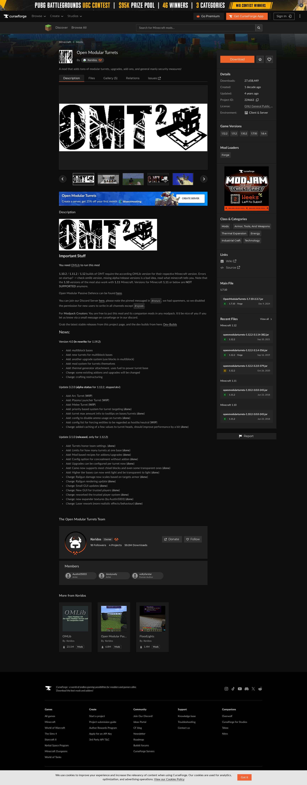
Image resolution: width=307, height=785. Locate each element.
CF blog (137, 728)
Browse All (79, 27)
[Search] (258, 27)
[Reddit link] (260, 689)
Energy (255, 233)
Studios (73, 16)
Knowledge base (187, 716)
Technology (252, 240)
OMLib (75, 265)
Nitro (225, 734)
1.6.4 (263, 133)
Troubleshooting (186, 722)
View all (264, 319)
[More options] (299, 16)
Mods (79, 42)
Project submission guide (102, 722)
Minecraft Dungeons (56, 751)
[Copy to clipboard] (257, 100)
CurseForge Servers (143, 751)
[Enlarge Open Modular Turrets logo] (65, 56)
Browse (37, 16)
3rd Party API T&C (99, 739)
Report (249, 436)
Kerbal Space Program (57, 745)
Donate (173, 539)
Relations (132, 78)
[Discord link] (246, 689)
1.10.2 (244, 133)
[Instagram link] (226, 689)
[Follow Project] (269, 59)
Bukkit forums (141, 745)
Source (231, 267)
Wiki (229, 261)
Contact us (184, 728)
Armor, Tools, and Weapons (252, 226)
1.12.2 (224, 133)
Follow (195, 539)
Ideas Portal (139, 722)
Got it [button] (244, 777)
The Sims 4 (51, 734)
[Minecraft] (48, 27)
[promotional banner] (153, 5)
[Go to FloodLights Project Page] (152, 627)
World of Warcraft (55, 728)
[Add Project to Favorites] (260, 59)
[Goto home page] (15, 16)
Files (91, 78)
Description (71, 78)
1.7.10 (254, 133)
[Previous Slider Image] (62, 178)
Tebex (225, 728)
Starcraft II (50, 739)
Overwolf (227, 716)
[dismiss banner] (301, 5)
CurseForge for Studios (234, 722)
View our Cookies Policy (169, 779)
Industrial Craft (231, 240)
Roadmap (138, 739)
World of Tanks (53, 757)
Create (55, 16)
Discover (61, 27)
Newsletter (139, 734)
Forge (225, 155)
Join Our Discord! (143, 716)
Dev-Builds (170, 324)
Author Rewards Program (103, 728)
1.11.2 (234, 133)
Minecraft (65, 42)
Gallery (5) (110, 78)
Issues (152, 78)
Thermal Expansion (234, 233)
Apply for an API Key (100, 734)
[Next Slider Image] (203, 178)
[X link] (253, 689)
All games (50, 716)
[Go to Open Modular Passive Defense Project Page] (114, 627)
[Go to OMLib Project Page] (75, 627)
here (119, 293)
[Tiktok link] (233, 689)
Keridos (95, 539)
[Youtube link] (240, 689)
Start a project (97, 716)
